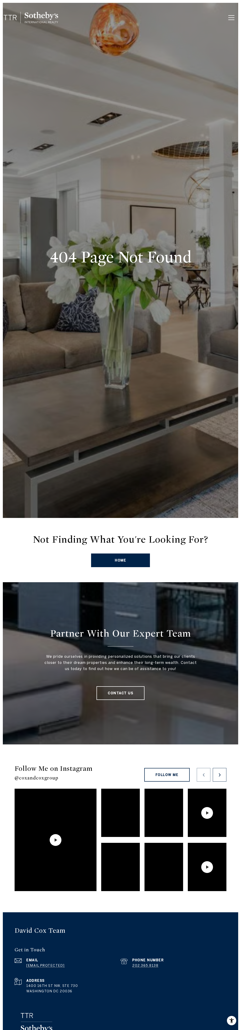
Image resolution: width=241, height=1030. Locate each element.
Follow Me (167, 775)
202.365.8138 (145, 965)
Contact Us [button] (120, 693)
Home (120, 560)
